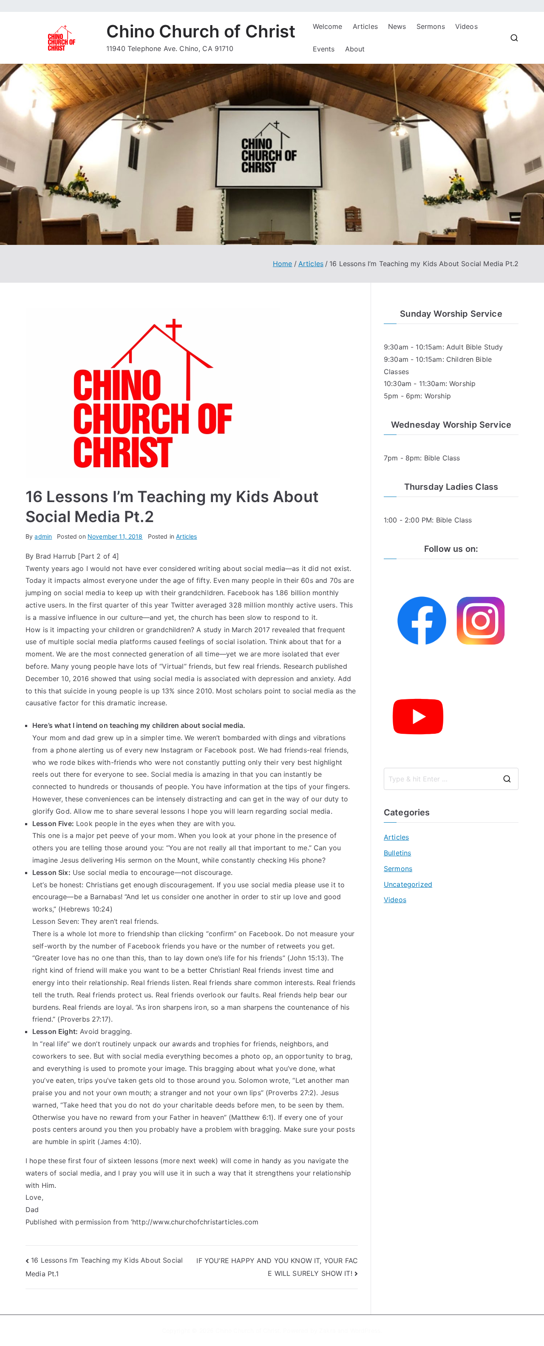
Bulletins (397, 853)
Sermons (430, 26)
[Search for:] (451, 778)
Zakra (327, 1330)
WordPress (365, 1330)
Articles (365, 26)
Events (324, 49)
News (397, 26)
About (355, 49)
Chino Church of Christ (201, 31)
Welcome (328, 26)
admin (43, 536)
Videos (466, 26)
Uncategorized (408, 884)
